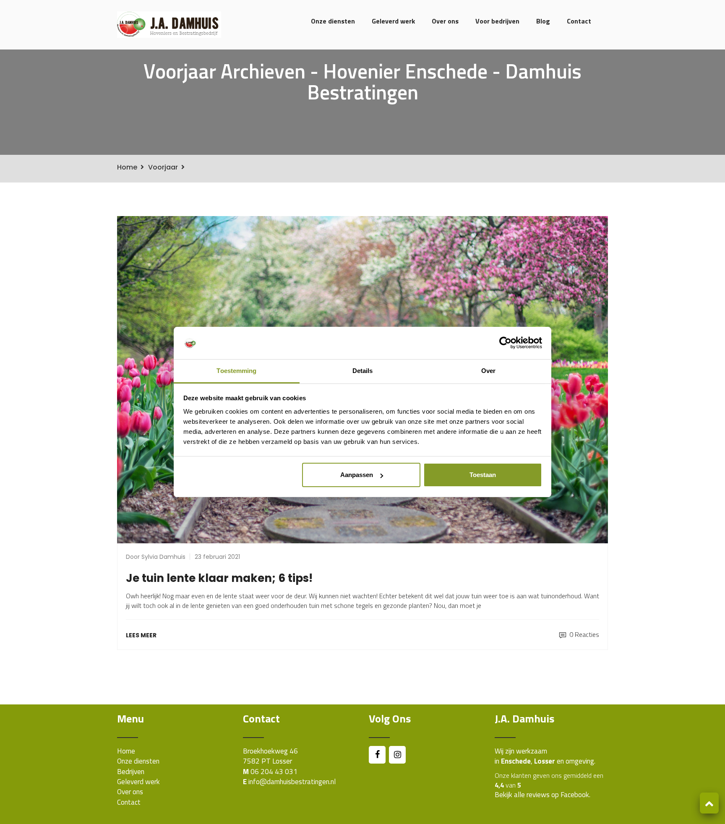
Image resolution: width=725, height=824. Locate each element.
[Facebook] (377, 755)
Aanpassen (356, 474)
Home (127, 167)
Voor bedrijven (497, 21)
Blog (543, 21)
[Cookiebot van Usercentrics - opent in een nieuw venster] (505, 343)
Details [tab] (362, 370)
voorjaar (163, 167)
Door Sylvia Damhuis (155, 557)
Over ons (445, 21)
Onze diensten (333, 21)
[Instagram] (397, 755)
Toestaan (482, 474)
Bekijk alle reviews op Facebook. (542, 794)
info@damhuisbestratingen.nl (292, 781)
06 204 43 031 (273, 771)
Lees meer (141, 635)
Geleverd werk (393, 21)
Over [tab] (488, 370)
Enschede (516, 761)
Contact (579, 21)
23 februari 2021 (217, 557)
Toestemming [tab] (236, 370)
